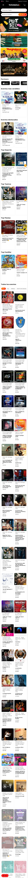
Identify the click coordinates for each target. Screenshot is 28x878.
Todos (3, 288)
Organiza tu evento (22, 1)
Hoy (8, 288)
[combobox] (14, 14)
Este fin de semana (21, 288)
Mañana (13, 288)
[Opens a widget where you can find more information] (4, 875)
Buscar (23, 14)
